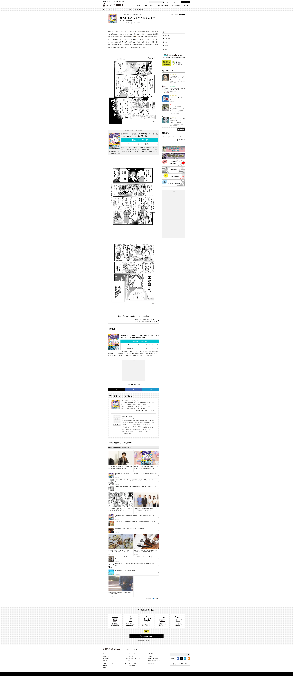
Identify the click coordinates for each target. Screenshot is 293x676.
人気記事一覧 (106, 658)
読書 (166, 42)
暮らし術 (108, 9)
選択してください (149, 410)
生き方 (166, 32)
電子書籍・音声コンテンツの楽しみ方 (134, 658)
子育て (134, 23)
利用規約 (150, 656)
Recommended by (149, 598)
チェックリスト (173, 136)
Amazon (130, 144)
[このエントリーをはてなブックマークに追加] (185, 658)
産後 (139, 23)
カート (169, 2)
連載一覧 (105, 660)
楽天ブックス (149, 144)
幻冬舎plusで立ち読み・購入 (140, 140)
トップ (104, 653)
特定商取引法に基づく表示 (154, 660)
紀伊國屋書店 (130, 348)
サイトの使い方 (129, 656)
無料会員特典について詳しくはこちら (147, 640)
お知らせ (167, 49)
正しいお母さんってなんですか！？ (119, 9)
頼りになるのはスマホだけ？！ (126, 36)
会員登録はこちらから (147, 636)
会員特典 (127, 660)
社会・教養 (167, 38)
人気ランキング (149, 5)
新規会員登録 (185, 2)
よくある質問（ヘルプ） (131, 665)
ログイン (178, 2)
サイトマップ (151, 663)
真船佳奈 (124, 416)
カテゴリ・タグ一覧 (108, 663)
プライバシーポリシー (153, 658)
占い (181, 136)
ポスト (183, 14)
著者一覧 (105, 665)
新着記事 (138, 5)
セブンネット (149, 348)
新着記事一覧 (106, 656)
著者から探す (176, 5)
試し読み (128, 23)
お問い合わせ (151, 653)
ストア (186, 5)
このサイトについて (130, 653)
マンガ (122, 23)
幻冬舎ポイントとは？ (130, 663)
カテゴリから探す (163, 5)
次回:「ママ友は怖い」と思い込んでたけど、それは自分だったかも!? (146, 320)
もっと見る (181, 129)
